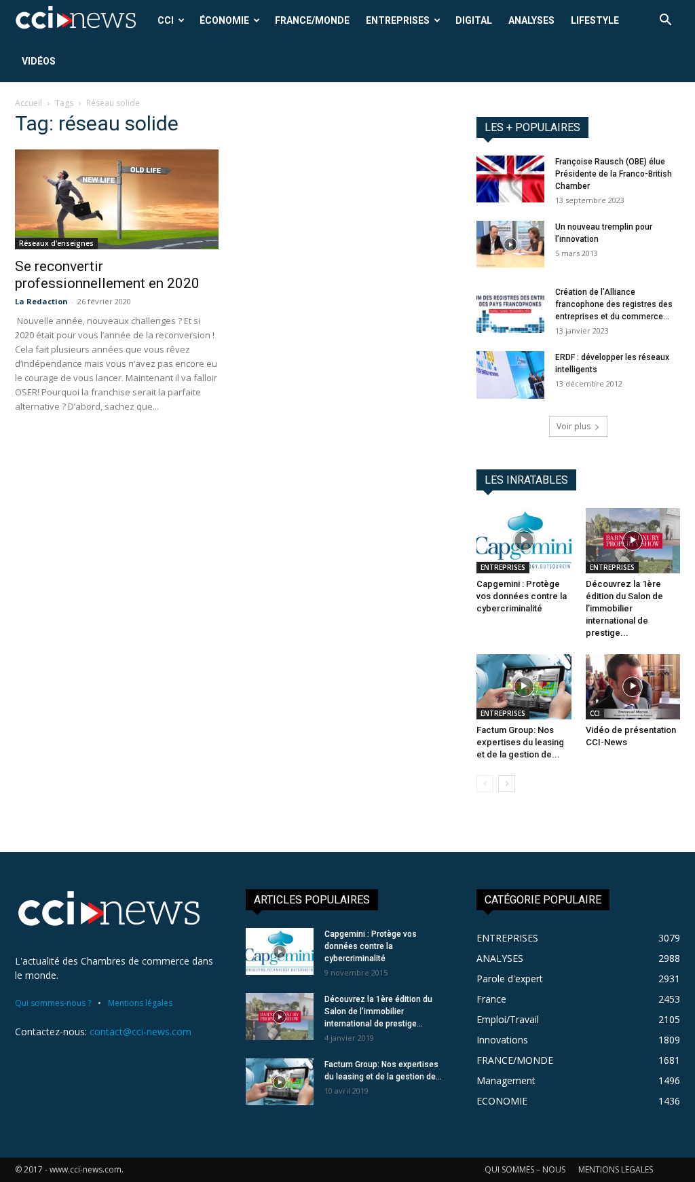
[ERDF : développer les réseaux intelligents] (510, 375)
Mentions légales (140, 1003)
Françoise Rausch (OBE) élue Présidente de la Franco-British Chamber (613, 174)
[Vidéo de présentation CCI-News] (633, 686)
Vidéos (39, 61)
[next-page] (506, 783)
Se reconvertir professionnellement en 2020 (107, 274)
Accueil (28, 103)
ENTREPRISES (398, 20)
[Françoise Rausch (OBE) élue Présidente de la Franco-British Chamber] (510, 179)
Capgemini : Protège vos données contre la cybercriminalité (521, 596)
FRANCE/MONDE (312, 20)
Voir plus (573, 426)
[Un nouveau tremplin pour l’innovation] (510, 244)
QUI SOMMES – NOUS (525, 1169)
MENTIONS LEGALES (615, 1169)
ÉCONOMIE (224, 20)
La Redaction (41, 301)
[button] (665, 21)
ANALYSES (531, 20)
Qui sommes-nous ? (53, 1003)
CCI (165, 20)
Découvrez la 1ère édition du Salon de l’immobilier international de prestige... (624, 608)
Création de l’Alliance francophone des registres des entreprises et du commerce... (614, 304)
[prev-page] (484, 783)
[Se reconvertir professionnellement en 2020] (117, 199)
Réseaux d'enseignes (56, 243)
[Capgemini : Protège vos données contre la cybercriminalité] (523, 540)
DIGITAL (473, 20)
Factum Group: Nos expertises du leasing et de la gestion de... (520, 742)
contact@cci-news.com (140, 1031)
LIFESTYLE (595, 20)
